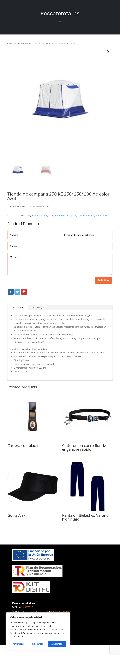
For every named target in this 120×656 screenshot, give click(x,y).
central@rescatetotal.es (37, 611)
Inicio (9, 43)
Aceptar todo (57, 643)
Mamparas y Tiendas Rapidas (62, 215)
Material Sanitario (86, 215)
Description (18, 307)
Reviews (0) (37, 307)
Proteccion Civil (20, 43)
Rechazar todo (38, 643)
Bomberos (42, 215)
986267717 (27, 607)
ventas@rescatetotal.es (61, 611)
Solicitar (103, 280)
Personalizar (18, 643)
